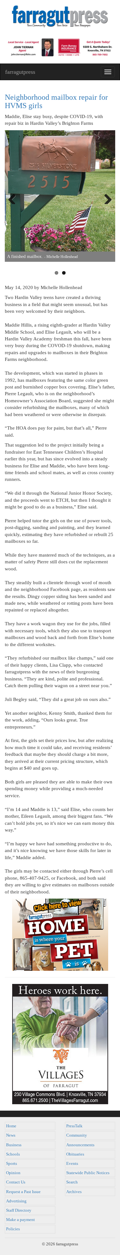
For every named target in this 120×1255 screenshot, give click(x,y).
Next (105, 197)
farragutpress (20, 72)
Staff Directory (18, 1210)
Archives (74, 1192)
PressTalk (74, 1126)
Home (11, 1126)
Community (76, 1135)
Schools (13, 1154)
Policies (13, 1229)
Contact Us (15, 1182)
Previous (14, 197)
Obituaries (75, 1154)
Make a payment (20, 1219)
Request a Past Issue (23, 1192)
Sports (11, 1163)
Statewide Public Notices (87, 1173)
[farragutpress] (60, 18)
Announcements (80, 1145)
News (10, 1135)
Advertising (16, 1201)
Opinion (13, 1173)
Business (13, 1145)
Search (72, 1182)
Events (72, 1163)
